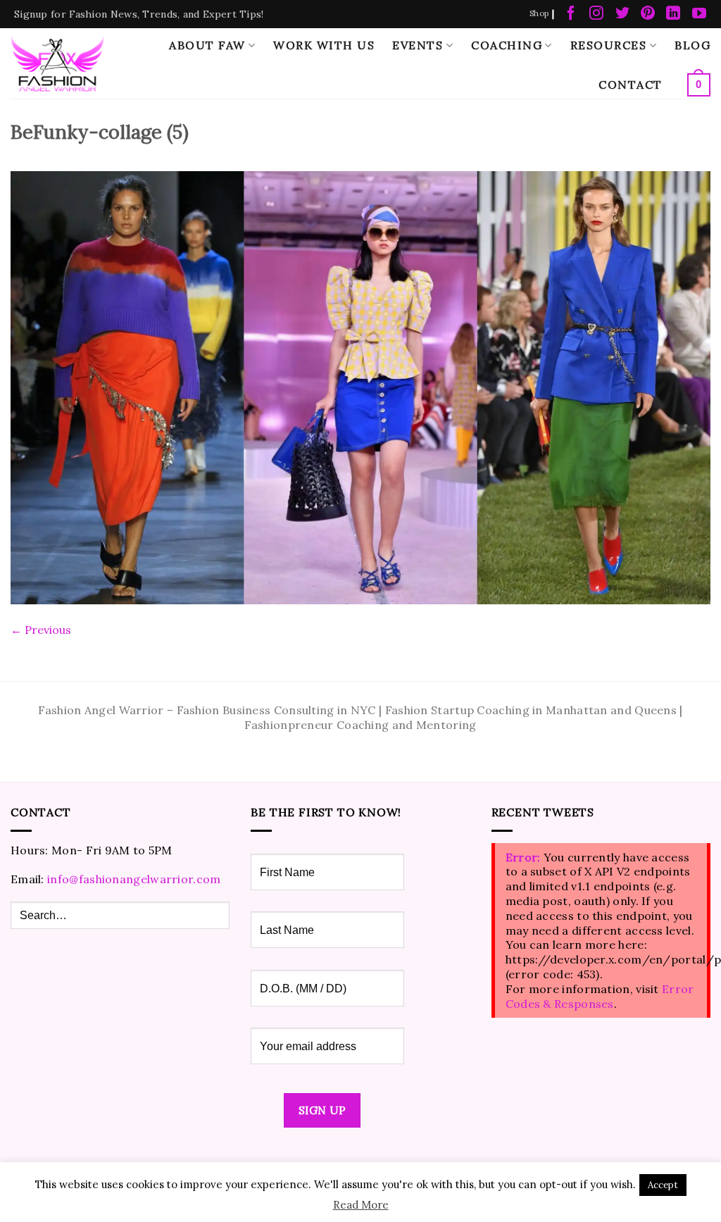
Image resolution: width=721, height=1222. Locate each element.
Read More (361, 1204)
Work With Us (324, 45)
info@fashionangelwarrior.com (133, 879)
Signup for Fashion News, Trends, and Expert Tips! (139, 14)
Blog (692, 45)
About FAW (207, 45)
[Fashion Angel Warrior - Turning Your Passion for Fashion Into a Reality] (57, 63)
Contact (630, 84)
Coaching (506, 45)
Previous (41, 630)
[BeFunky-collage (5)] (360, 386)
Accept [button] (663, 1185)
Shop (538, 13)
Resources (608, 45)
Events (417, 45)
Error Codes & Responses (600, 996)
